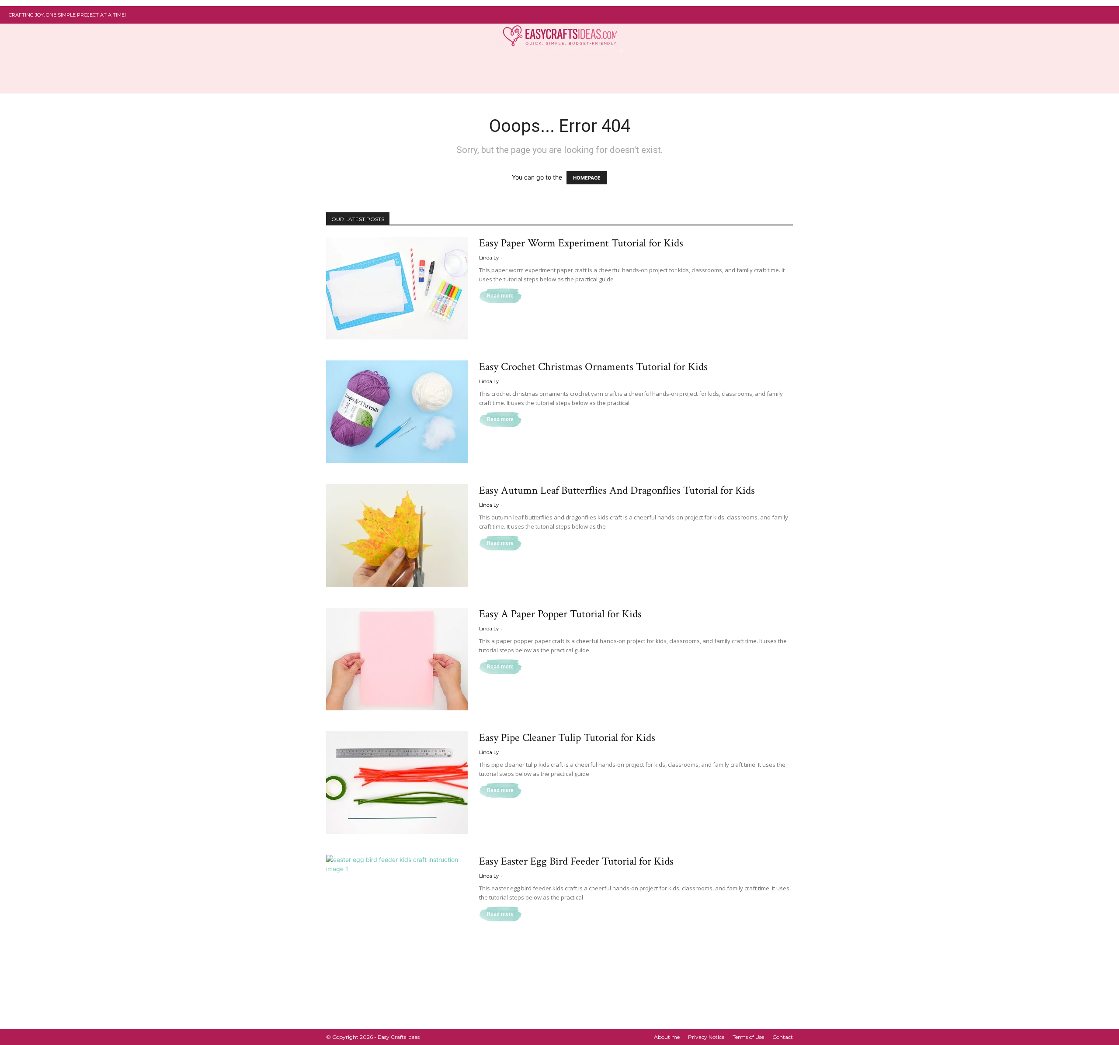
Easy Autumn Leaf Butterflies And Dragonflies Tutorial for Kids (617, 490)
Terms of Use (748, 1037)
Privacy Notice (706, 1037)
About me (667, 1037)
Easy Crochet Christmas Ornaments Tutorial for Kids (593, 367)
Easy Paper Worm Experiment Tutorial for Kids (581, 243)
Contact (782, 1037)
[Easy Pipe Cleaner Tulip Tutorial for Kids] (397, 782)
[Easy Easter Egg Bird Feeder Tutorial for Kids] (397, 906)
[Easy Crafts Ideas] (559, 35)
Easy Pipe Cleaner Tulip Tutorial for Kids (567, 737)
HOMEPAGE (587, 178)
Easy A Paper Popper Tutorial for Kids (560, 614)
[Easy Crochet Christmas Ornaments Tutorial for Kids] (397, 411)
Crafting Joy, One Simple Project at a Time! (67, 15)
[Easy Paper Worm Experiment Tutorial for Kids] (397, 288)
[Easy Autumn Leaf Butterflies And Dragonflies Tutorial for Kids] (397, 535)
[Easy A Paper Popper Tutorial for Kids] (397, 659)
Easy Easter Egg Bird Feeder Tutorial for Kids (576, 861)
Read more (500, 296)
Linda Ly (489, 258)
